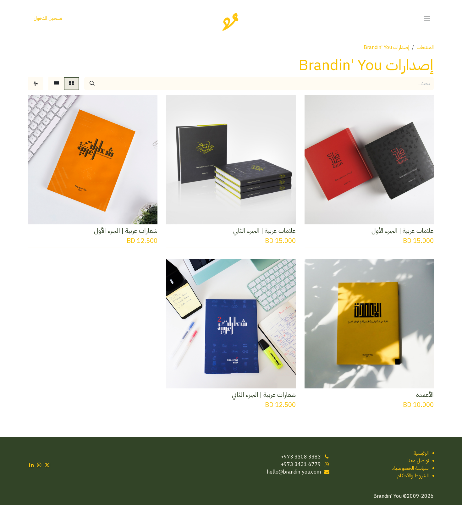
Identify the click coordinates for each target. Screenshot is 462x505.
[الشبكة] (71, 83)
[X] (47, 464)
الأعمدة (425, 394)
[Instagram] (39, 464)
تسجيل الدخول (48, 18)
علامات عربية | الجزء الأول (402, 230)
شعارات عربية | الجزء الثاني (264, 394)
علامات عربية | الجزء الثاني (264, 230)
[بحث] (92, 83)
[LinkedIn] (31, 464)
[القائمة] (56, 83)
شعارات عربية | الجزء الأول (125, 230)
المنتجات (425, 47)
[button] (424, 215)
